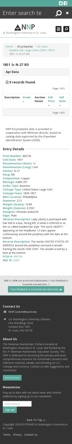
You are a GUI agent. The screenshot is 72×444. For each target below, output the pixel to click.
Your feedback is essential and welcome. (34, 289)
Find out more (12, 377)
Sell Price (51, 99)
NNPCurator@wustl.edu (22, 311)
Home (9, 46)
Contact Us (30, 434)
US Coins (42, 46)
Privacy (17, 434)
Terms (7, 434)
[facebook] (65, 3)
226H (16, 260)
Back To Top (35, 420)
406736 (17, 256)
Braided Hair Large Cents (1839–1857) (32, 50)
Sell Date (62, 99)
